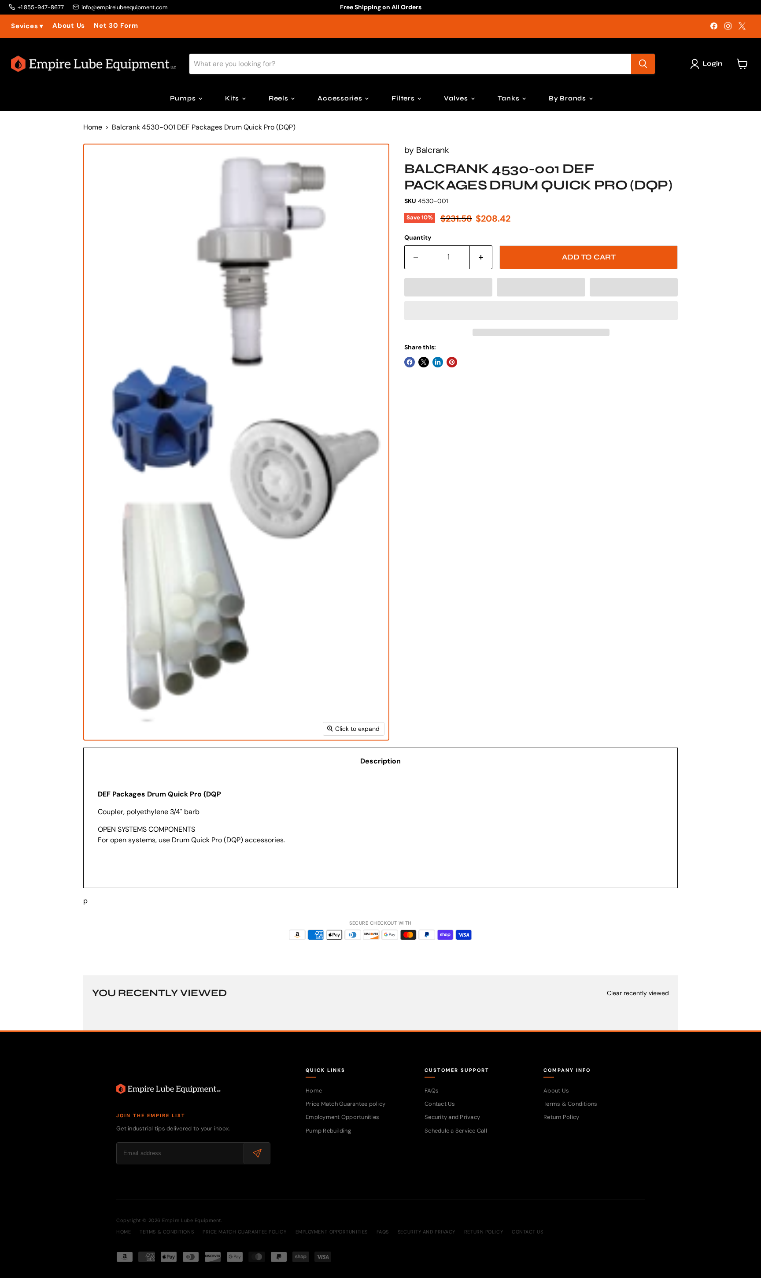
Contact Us (440, 1104)
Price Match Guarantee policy (345, 1104)
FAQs (432, 1090)
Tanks (509, 98)
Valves (456, 98)
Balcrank (432, 150)
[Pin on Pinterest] (452, 362)
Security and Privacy (452, 1117)
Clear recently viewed (638, 992)
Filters (404, 98)
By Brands (568, 98)
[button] (448, 287)
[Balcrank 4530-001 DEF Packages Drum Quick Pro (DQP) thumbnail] (91, 765)
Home (92, 127)
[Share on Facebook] (409, 362)
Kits (233, 98)
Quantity (417, 237)
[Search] (643, 64)
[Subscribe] (257, 1153)
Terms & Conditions (570, 1104)
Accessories (341, 98)
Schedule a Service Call (456, 1130)
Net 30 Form (116, 26)
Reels (279, 98)
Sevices (27, 26)
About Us (68, 26)
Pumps (184, 98)
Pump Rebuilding (328, 1130)
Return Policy (561, 1117)
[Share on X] (423, 362)
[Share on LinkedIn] (437, 362)
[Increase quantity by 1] (481, 257)
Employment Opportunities (342, 1117)
